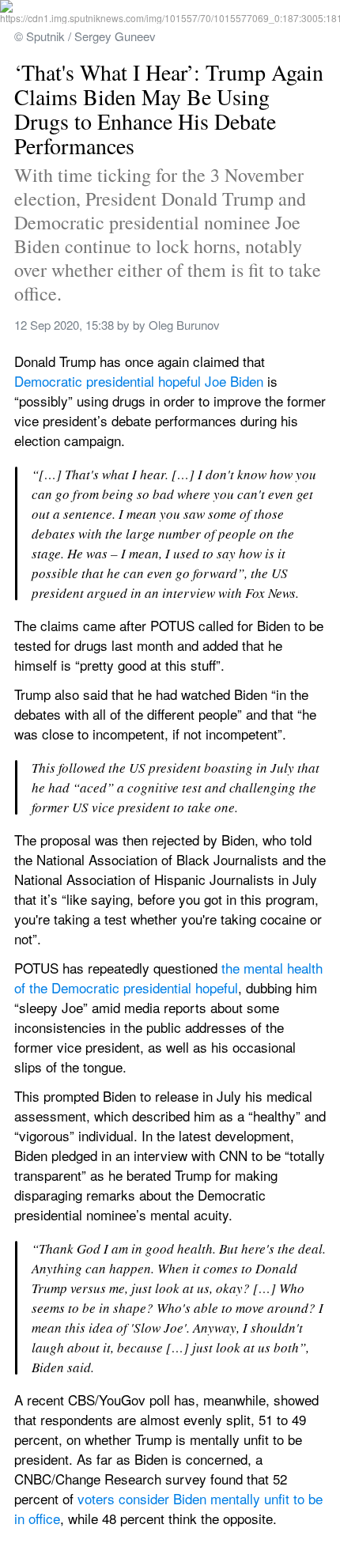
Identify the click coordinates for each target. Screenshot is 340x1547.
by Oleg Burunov (176, 324)
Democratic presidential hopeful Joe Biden (138, 381)
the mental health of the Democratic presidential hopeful (170, 977)
